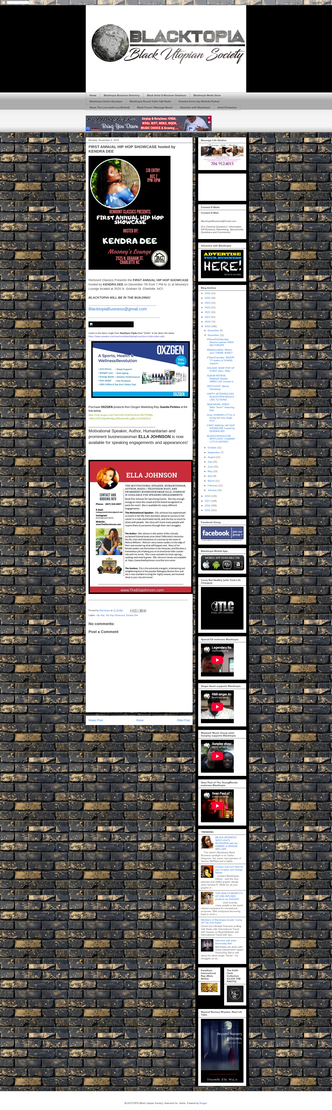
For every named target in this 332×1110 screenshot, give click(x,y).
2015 (208, 510)
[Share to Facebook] (141, 610)
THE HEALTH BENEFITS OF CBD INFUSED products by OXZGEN (229, 896)
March (211, 480)
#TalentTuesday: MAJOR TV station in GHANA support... (220, 360)
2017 (208, 500)
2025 (208, 298)
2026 (208, 293)
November (214, 335)
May (210, 471)
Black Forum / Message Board (154, 107)
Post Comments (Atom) (146, 729)
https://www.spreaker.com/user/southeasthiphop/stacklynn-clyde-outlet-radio (127, 336)
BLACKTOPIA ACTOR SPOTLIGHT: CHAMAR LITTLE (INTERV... (221, 439)
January (212, 490)
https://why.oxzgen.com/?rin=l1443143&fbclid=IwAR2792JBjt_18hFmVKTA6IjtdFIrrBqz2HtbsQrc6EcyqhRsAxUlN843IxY (121, 416)
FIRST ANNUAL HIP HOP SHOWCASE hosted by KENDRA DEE (221, 428)
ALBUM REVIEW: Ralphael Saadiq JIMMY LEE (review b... (221, 378)
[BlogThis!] (135, 610)
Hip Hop (100, 615)
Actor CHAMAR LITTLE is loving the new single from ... (221, 417)
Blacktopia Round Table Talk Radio (150, 101)
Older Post (183, 720)
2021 (208, 317)
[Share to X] (138, 610)
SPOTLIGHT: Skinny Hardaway (218, 387)
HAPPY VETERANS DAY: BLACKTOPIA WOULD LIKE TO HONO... (220, 396)
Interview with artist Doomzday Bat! (225, 942)
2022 (208, 312)
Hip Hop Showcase (115, 615)
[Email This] (131, 610)
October (212, 447)
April (210, 476)
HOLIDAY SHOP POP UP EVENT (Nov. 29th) (220, 369)
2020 (208, 321)
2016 (208, 505)
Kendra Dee (132, 615)
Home (93, 95)
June (211, 466)
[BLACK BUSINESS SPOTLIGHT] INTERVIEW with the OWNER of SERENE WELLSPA (226, 843)
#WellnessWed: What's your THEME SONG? (220, 351)
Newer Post (96, 720)
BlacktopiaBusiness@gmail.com (118, 309)
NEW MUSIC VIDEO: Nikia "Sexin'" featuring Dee (220, 407)
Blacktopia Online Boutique (106, 101)
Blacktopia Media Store (207, 95)
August (212, 457)
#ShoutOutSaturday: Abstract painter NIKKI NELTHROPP (220, 342)
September (214, 452)
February (213, 485)
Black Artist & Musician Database (166, 95)
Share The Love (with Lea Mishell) (110, 107)
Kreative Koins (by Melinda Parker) (199, 101)
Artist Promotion (227, 107)
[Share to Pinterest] (144, 610)
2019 (208, 326)
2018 (208, 496)
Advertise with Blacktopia (195, 107)
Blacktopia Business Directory (122, 95)
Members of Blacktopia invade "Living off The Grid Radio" (221, 921)
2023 (208, 307)
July (210, 461)
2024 (208, 302)
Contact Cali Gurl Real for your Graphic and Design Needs (229, 869)
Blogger (203, 1103)
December (214, 330)
